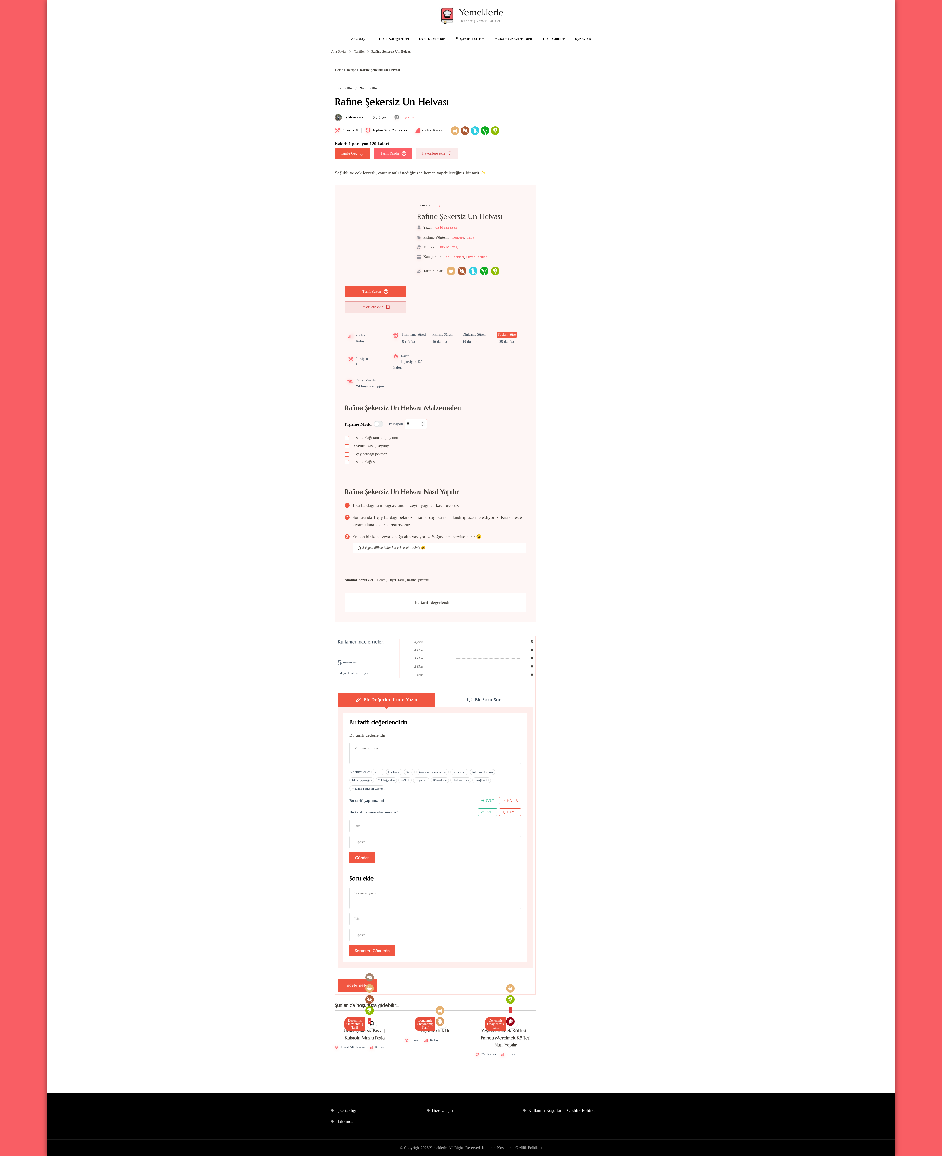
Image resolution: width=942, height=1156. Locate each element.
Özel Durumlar (432, 39)
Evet (489, 800)
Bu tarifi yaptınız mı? (367, 801)
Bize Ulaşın (442, 1110)
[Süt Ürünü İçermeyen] (475, 130)
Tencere (458, 237)
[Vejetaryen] (495, 130)
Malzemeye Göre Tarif (514, 39)
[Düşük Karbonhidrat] (369, 977)
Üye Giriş (583, 39)
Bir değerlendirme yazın (390, 699)
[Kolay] (455, 130)
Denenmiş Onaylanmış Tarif (354, 1024)
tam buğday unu (375, 438)
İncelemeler (357, 985)
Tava (470, 237)
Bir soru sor (488, 699)
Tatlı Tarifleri (344, 88)
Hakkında (344, 1121)
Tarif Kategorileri (394, 39)
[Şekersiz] (465, 130)
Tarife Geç (349, 153)
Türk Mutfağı (448, 247)
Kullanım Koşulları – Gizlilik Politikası (563, 1110)
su (365, 462)
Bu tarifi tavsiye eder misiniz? (373, 812)
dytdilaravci (353, 117)
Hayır (512, 800)
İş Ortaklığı (346, 1110)
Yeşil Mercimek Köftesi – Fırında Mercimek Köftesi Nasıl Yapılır (505, 1038)
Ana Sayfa (360, 39)
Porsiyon (396, 424)
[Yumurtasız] (440, 1021)
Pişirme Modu (358, 424)
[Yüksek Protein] (510, 1021)
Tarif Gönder (553, 39)
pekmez (370, 454)
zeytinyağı (373, 446)
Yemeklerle (481, 12)
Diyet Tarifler (368, 88)
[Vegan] (485, 130)
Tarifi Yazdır (389, 153)
